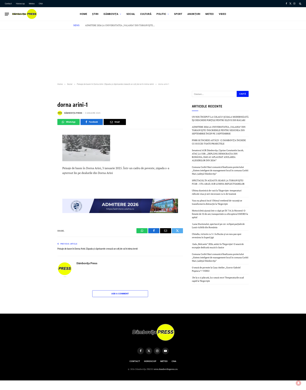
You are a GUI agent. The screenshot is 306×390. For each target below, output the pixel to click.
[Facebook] (46, 153)
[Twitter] (46, 167)
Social (130, 14)
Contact (8, 3)
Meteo (32, 3)
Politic (161, 14)
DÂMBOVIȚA (111, 14)
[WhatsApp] (46, 145)
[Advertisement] (153, 53)
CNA (41, 3)
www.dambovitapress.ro (166, 369)
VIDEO (222, 14)
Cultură (145, 14)
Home (83, 14)
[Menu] (7, 14)
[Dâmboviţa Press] (24, 14)
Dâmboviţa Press (73, 113)
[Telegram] (46, 160)
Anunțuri (193, 14)
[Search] (300, 3)
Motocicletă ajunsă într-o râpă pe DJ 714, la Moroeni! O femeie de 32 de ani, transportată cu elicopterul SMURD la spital (220, 214)
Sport (178, 14)
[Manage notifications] (298, 383)
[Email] (46, 174)
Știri (95, 14)
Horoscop (20, 3)
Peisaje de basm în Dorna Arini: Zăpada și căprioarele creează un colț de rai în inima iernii (97, 248)
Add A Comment (120, 293)
